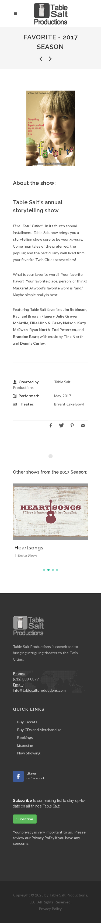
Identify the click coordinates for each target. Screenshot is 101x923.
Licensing (25, 745)
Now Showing (28, 753)
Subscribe (24, 819)
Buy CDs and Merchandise (39, 729)
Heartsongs (28, 547)
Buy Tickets (27, 722)
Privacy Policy (43, 837)
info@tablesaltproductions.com (39, 690)
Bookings (25, 737)
